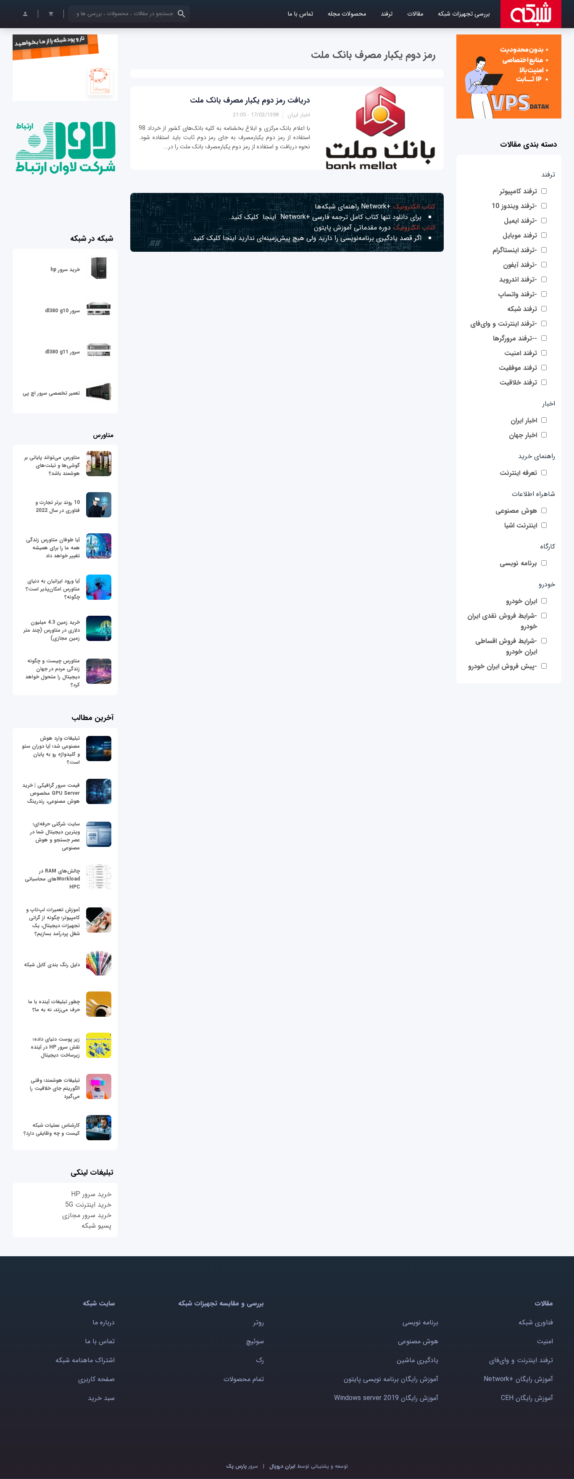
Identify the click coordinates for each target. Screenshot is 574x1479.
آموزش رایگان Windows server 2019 (386, 1398)
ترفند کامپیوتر (518, 191)
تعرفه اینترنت (518, 473)
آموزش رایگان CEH (527, 1398)
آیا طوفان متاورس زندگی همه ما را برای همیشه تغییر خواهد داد (53, 548)
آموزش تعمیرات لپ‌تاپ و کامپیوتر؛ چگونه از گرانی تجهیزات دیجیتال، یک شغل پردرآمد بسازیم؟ (53, 922)
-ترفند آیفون (520, 265)
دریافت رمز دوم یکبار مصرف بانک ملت (250, 100)
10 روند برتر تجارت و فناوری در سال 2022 (57, 506)
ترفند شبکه (522, 309)
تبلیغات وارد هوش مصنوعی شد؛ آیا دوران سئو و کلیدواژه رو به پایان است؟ (51, 750)
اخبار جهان (523, 435)
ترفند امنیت (520, 353)
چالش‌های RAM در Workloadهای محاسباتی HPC (52, 879)
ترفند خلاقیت (518, 382)
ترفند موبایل (520, 235)
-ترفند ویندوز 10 (514, 206)
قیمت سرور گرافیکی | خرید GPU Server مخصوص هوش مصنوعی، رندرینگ (51, 793)
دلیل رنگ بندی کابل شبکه (52, 965)
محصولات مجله (347, 14)
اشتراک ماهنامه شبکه (85, 1360)
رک (260, 1360)
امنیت (545, 1341)
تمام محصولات (244, 1379)
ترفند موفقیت (518, 368)
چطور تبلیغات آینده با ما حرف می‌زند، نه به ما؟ (54, 1006)
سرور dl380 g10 (62, 311)
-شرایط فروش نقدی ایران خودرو (502, 621)
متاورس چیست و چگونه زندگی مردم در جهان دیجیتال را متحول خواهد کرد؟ (52, 673)
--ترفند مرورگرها (515, 338)
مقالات (415, 14)
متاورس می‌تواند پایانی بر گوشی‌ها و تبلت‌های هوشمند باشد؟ (52, 465)
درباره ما (103, 1322)
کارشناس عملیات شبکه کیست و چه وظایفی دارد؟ (52, 1129)
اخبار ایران (524, 420)
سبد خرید (101, 1398)
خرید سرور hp (65, 270)
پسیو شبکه (96, 1226)
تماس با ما (300, 14)
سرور (242, 1466)
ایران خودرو (521, 601)
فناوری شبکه (536, 1322)
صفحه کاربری (96, 1379)
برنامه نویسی (518, 563)
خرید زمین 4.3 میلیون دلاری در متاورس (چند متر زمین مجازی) (52, 630)
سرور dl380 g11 (62, 352)
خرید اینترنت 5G (88, 1205)
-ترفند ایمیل (520, 221)
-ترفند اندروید (518, 279)
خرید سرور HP (91, 1194)
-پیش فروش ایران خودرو (502, 666)
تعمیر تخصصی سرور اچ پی (51, 393)
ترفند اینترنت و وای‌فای (521, 1360)
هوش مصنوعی (516, 511)
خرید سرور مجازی (86, 1215)
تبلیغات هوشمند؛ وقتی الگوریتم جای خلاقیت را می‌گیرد (55, 1088)
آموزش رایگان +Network (518, 1379)
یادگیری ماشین (417, 1360)
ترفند (386, 14)
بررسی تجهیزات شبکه (464, 14)
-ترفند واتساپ (517, 294)
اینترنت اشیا (520, 525)
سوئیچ (255, 1341)
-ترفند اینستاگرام (514, 250)
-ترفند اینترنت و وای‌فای (503, 324)
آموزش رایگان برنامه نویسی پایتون (391, 1379)
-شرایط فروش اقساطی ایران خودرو (506, 646)
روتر (258, 1322)
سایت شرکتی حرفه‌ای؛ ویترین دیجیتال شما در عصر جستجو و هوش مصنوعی (55, 836)
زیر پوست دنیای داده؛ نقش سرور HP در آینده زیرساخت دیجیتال (55, 1047)
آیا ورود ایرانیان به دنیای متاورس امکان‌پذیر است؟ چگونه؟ (53, 589)
